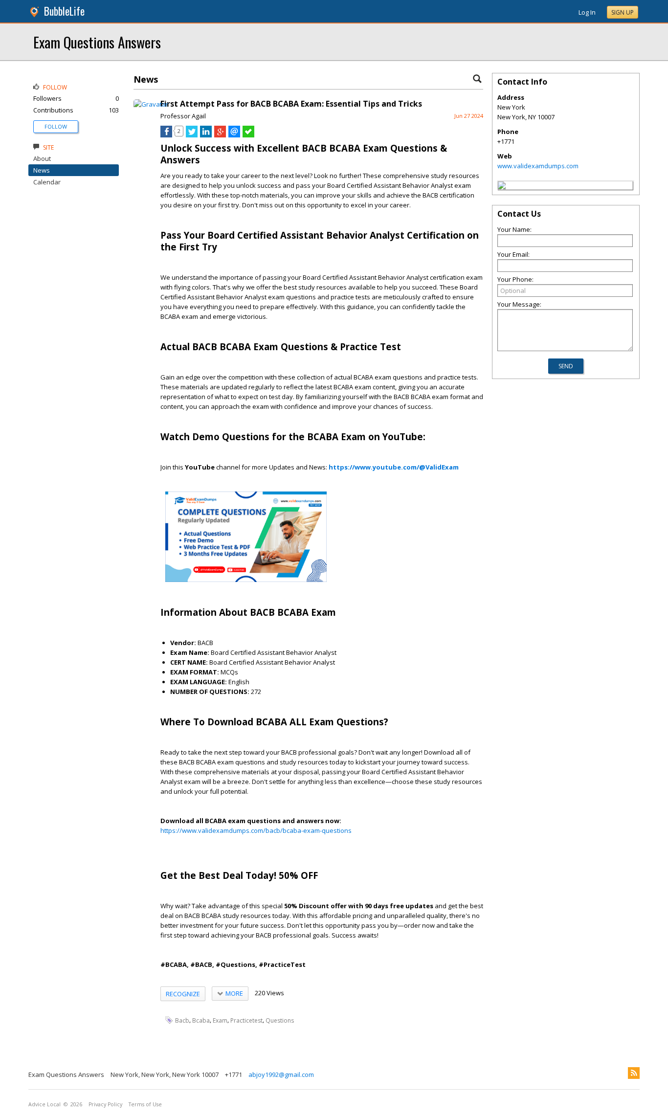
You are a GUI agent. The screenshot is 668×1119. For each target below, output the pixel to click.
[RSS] (634, 1073)
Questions (280, 1020)
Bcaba (201, 1020)
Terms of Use (145, 1104)
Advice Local (44, 1104)
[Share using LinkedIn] (206, 135)
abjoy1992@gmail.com (281, 1074)
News (41, 170)
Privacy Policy (105, 1104)
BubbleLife (64, 11)
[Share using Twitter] (192, 135)
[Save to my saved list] (248, 135)
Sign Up (622, 12)
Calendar (47, 182)
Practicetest (246, 1020)
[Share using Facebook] (166, 135)
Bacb (182, 1020)
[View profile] (151, 104)
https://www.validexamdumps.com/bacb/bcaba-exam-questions (256, 830)
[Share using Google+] (220, 135)
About (42, 158)
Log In (587, 12)
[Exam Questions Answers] (502, 186)
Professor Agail (183, 116)
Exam (220, 1020)
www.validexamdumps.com (538, 165)
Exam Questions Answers (97, 41)
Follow (56, 126)
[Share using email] (234, 135)
